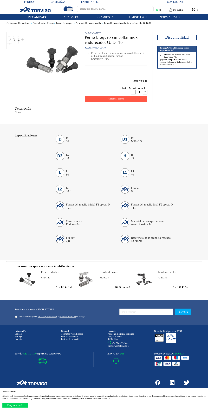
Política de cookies (69, 336)
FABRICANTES (90, 1)
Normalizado (40, 23)
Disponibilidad (177, 37)
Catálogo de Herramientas (19, 23)
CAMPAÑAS (58, 1)
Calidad (18, 334)
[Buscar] (147, 9)
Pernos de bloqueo (66, 23)
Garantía (18, 339)
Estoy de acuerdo (15, 405)
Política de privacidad (71, 339)
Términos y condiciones (72, 334)
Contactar (175, 1)
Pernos (51, 23)
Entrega (18, 336)
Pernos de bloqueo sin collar (90, 23)
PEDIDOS (29, 1)
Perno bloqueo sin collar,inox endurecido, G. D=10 (127, 23)
